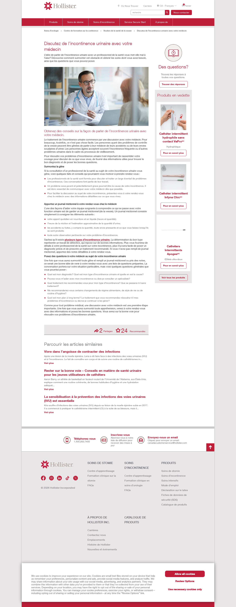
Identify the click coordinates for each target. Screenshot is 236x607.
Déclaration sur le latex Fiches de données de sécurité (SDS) (174, 494)
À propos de (161, 22)
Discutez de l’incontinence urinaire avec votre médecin (162, 30)
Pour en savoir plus (173, 153)
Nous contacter (181, 12)
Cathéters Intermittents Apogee (173, 250)
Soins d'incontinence (104, 22)
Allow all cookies (185, 573)
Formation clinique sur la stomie (101, 478)
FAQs (90, 485)
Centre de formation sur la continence (81, 30)
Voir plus (49, 363)
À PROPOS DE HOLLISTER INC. (98, 520)
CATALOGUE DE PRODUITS (135, 520)
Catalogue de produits (174, 504)
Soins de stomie (75, 22)
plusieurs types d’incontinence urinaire (87, 239)
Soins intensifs (169, 480)
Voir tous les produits (173, 277)
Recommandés (133, 330)
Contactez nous (96, 534)
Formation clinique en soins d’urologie (136, 483)
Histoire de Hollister (98, 544)
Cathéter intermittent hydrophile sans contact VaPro (173, 137)
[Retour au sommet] (210, 447)
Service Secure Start (135, 22)
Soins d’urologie (51, 30)
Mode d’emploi (170, 485)
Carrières (92, 530)
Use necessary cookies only (185, 589)
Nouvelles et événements (102, 549)
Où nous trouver (129, 5)
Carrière (147, 5)
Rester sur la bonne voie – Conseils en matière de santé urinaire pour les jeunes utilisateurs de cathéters (92, 372)
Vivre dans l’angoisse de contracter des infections (82, 351)
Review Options (184, 580)
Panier (187, 5)
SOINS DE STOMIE (100, 463)
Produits (53, 22)
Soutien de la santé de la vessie (118, 30)
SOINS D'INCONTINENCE (136, 465)
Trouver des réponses (173, 84)
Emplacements (96, 539)
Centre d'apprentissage (100, 470)
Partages (106, 330)
